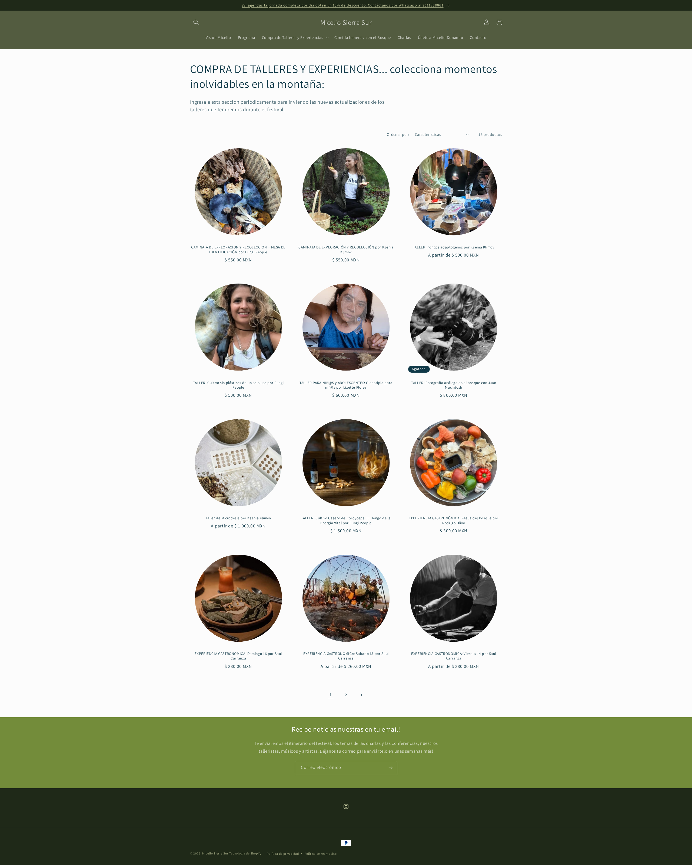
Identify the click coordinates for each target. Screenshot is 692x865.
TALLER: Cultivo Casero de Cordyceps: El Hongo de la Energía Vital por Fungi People (346, 520)
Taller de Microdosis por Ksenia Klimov (238, 518)
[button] (196, 22)
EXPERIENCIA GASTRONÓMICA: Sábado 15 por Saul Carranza (346, 656)
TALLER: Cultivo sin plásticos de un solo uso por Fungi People (238, 385)
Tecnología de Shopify (245, 853)
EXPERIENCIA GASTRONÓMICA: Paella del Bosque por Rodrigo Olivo (453, 520)
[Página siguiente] (361, 695)
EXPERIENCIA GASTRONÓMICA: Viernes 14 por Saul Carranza (453, 656)
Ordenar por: (398, 134)
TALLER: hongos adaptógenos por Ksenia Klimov (453, 247)
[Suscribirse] (390, 767)
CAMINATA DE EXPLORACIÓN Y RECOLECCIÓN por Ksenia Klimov (345, 249)
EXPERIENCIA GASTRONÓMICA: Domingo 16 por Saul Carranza (238, 656)
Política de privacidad (283, 853)
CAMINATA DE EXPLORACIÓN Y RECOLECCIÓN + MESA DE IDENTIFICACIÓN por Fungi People (238, 249)
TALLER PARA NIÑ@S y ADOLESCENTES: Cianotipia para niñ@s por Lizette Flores (346, 385)
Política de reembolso (320, 853)
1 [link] (331, 695)
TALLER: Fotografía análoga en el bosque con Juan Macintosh (453, 385)
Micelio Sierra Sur (215, 853)
